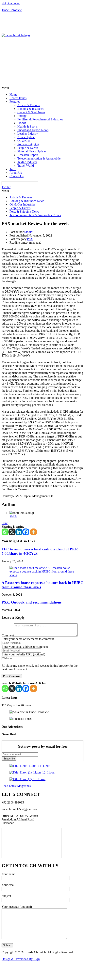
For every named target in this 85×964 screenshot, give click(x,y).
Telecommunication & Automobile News (35, 215)
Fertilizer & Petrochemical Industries (40, 119)
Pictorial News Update (31, 151)
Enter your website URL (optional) (23, 654)
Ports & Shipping (28, 144)
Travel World (25, 165)
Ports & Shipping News (24, 211)
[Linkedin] (18, 531)
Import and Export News (32, 130)
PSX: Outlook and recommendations (31, 602)
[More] (33, 531)
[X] (11, 531)
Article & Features (28, 105)
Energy (21, 115)
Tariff (12, 169)
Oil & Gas (23, 140)
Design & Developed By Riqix (21, 959)
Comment (8, 635)
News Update (26, 137)
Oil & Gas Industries (22, 204)
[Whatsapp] (5, 531)
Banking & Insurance (30, 108)
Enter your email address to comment (25, 646)
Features (14, 101)
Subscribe (9, 758)
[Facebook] (25, 531)
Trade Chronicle (12, 10)
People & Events (27, 147)
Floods (21, 123)
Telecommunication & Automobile (38, 158)
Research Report (27, 155)
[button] (42, 88)
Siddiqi (28, 232)
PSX (30, 239)
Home (13, 94)
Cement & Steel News (31, 112)
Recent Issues (17, 98)
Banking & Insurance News (26, 201)
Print (5, 523)
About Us (15, 172)
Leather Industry (27, 133)
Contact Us (16, 176)
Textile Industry (27, 162)
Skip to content (11, 3)
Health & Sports (27, 126)
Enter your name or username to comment (28, 639)
